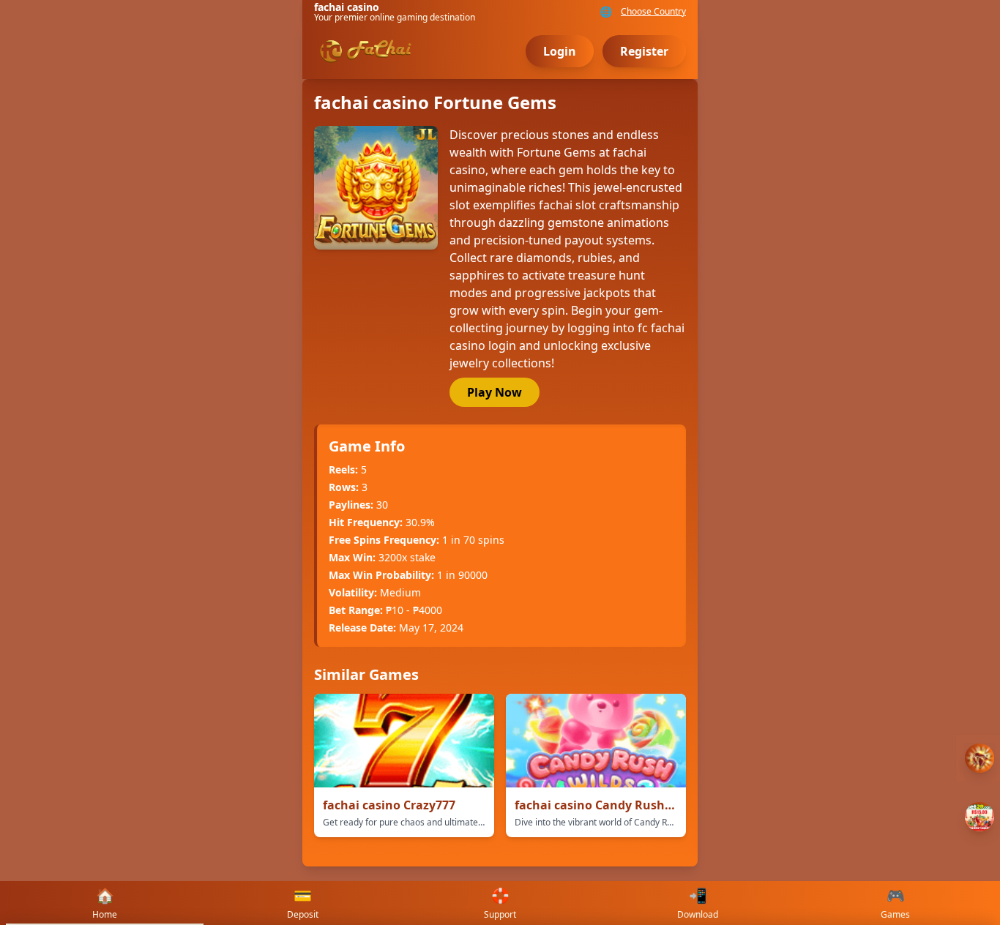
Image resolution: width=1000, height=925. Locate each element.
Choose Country (653, 12)
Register (644, 51)
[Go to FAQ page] (979, 758)
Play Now (494, 392)
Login (559, 51)
